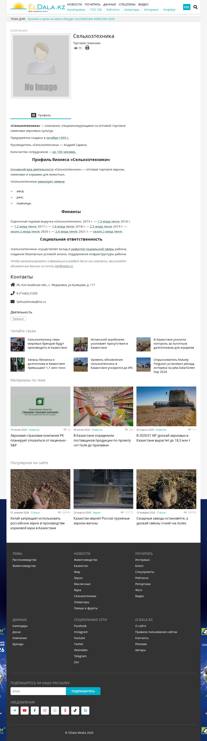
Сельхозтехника (85, 596)
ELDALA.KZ (144, 619)
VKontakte (81, 650)
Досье (17, 632)
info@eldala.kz (64, 266)
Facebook (80, 626)
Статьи (35, 512)
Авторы (140, 650)
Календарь (20, 626)
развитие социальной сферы (92, 249)
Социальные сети (90, 619)
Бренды (18, 644)
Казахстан (81, 566)
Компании (19, 30)
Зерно (97, 512)
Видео (139, 596)
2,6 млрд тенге (66, 231)
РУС (187, 7)
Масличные (82, 584)
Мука (77, 590)
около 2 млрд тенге (25, 231)
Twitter (78, 644)
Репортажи (143, 584)
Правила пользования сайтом (156, 632)
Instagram (81, 632)
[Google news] (85, 711)
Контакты (142, 638)
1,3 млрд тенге (108, 221)
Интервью (142, 560)
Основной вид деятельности (32, 169)
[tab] (41, 115)
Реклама (141, 644)
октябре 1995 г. (57, 138)
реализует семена (51, 181)
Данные (20, 619)
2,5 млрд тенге (101, 226)
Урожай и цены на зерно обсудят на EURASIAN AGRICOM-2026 (71, 19)
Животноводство (24, 566)
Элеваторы (81, 602)
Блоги (139, 566)
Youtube (79, 638)
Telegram (80, 656)
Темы (17, 553)
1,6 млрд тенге (63, 226)
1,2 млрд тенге (25, 226)
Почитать (144, 553)
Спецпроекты (144, 572)
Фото (138, 590)
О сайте (140, 626)
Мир (77, 572)
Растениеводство (24, 560)
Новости (34, 429)
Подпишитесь (83, 691)
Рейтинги (141, 578)
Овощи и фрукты (86, 608)
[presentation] (41, 115)
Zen (76, 662)
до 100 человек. (64, 152)
